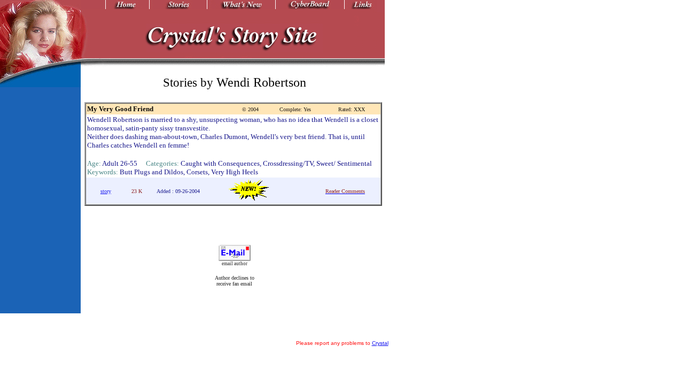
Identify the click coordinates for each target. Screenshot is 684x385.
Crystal (380, 343)
